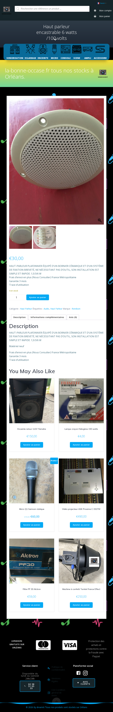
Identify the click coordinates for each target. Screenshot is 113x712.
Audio (46, 308)
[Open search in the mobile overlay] (52, 9)
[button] (100, 163)
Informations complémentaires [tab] (47, 317)
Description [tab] (19, 317)
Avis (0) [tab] (73, 317)
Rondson (76, 308)
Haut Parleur (26, 308)
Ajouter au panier (37, 297)
